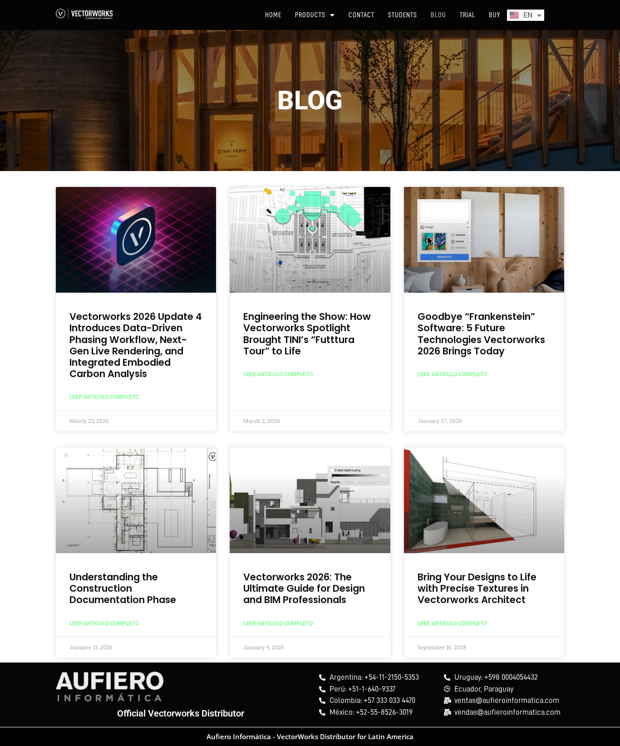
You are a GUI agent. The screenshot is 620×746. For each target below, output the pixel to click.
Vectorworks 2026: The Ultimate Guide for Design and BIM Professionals (304, 588)
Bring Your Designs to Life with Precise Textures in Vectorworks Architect (477, 588)
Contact (361, 15)
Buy (494, 15)
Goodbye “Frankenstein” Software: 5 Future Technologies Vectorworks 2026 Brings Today (481, 334)
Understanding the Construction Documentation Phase (122, 588)
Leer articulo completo (104, 397)
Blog (438, 15)
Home (273, 15)
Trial (467, 15)
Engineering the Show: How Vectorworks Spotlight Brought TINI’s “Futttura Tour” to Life (307, 334)
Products (310, 15)
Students (402, 15)
